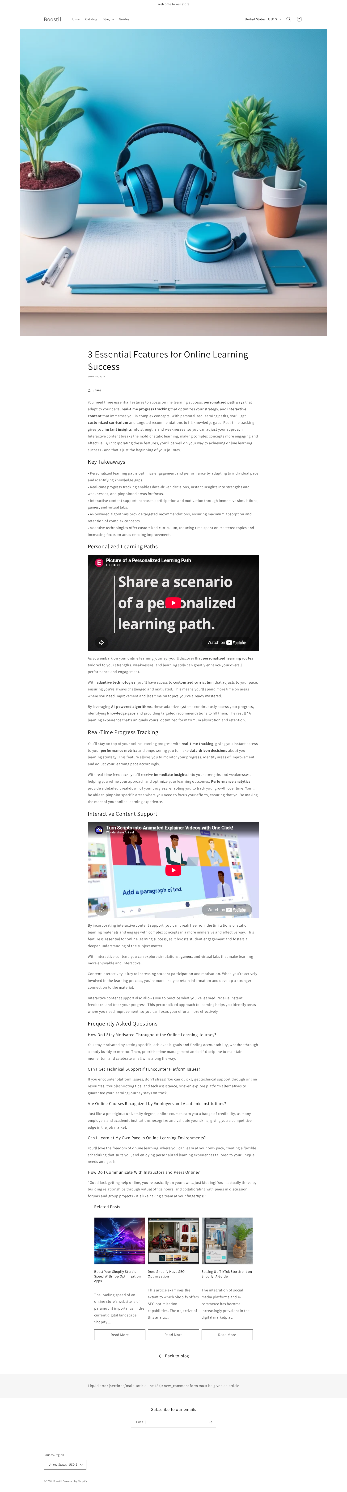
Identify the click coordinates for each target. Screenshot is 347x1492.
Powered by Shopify (75, 1481)
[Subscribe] (210, 1422)
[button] (108, 19)
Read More (120, 1334)
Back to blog (177, 1355)
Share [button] (97, 390)
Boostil (57, 1481)
